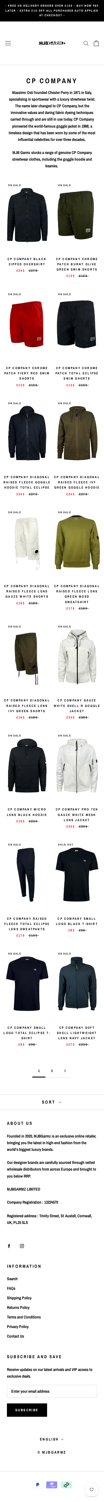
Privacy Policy (18, 1326)
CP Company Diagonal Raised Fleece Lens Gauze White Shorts (27, 591)
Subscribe (27, 1410)
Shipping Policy (19, 1297)
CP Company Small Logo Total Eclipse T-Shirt (26, 1033)
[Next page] (65, 1070)
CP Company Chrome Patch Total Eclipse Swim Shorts (77, 373)
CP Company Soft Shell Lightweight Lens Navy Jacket (77, 1033)
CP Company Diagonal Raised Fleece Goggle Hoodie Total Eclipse (27, 482)
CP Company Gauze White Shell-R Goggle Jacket (77, 705)
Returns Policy (18, 1307)
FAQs (11, 1288)
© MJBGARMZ (52, 1452)
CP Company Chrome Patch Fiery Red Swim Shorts (27, 373)
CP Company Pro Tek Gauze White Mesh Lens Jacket (77, 814)
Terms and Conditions (24, 1317)
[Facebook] (9, 1245)
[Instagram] (22, 1245)
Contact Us (15, 1336)
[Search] (86, 43)
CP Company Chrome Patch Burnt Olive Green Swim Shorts (77, 264)
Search (12, 1278)
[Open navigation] (8, 43)
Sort (49, 1102)
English (49, 1439)
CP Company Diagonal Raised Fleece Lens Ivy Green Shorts (27, 705)
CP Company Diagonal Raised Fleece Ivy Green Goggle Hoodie (77, 482)
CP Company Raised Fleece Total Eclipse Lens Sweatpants (27, 924)
